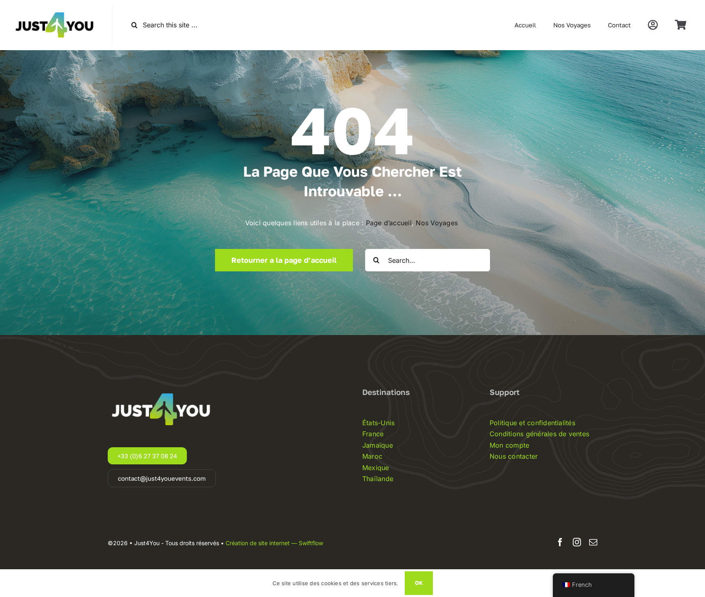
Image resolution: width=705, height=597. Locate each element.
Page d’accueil (389, 223)
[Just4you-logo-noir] (56, 8)
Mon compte (509, 445)
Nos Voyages (438, 223)
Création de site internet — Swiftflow (274, 542)
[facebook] (560, 542)
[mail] (593, 542)
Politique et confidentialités (532, 423)
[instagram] (577, 542)
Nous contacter (514, 456)
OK (419, 582)
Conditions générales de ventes (539, 434)
